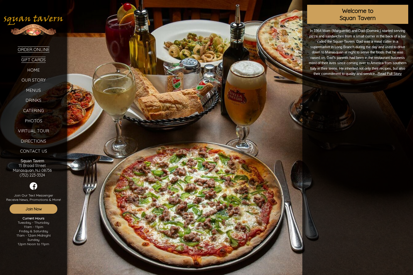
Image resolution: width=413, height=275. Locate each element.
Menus (33, 90)
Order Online (33, 49)
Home (33, 70)
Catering (33, 110)
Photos (33, 121)
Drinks (33, 100)
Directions (33, 141)
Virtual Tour (33, 131)
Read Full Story (390, 74)
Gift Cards (33, 59)
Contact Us (33, 151)
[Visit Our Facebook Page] (33, 189)
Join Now (33, 209)
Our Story (34, 80)
